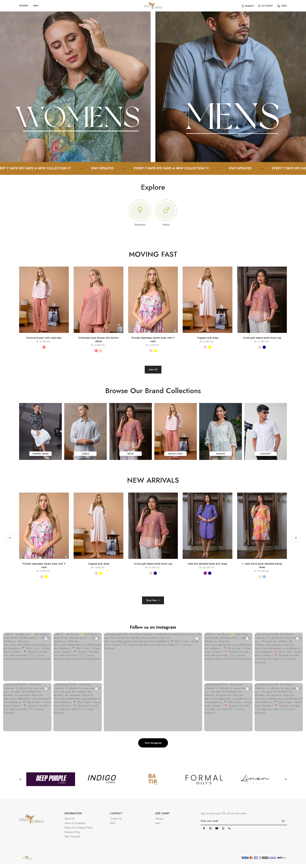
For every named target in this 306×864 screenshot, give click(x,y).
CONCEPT (265, 453)
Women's (140, 225)
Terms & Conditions (75, 823)
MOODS (220, 453)
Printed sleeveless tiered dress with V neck (153, 339)
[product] (30, 334)
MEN (35, 5)
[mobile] (229, 828)
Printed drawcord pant (262, 564)
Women (159, 818)
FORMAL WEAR (40, 453)
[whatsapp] (223, 828)
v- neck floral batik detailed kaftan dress (153, 565)
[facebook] (204, 828)
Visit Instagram (153, 743)
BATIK (130, 453)
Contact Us (116, 818)
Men (157, 823)
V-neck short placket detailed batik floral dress (207, 565)
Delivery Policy (72, 832)
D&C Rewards (72, 836)
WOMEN (23, 5)
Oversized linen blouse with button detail (98, 339)
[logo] (153, 6)
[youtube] (217, 828)
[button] (296, 538)
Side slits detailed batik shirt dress (98, 564)
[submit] (283, 821)
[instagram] (210, 828)
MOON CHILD (175, 453)
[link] (75, 86)
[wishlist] (49, 334)
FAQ (112, 823)
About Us (69, 818)
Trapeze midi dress (207, 338)
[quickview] (39, 334)
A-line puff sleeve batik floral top (262, 338)
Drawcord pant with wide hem (44, 338)
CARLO (85, 453)
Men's (166, 225)
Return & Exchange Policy (79, 827)
